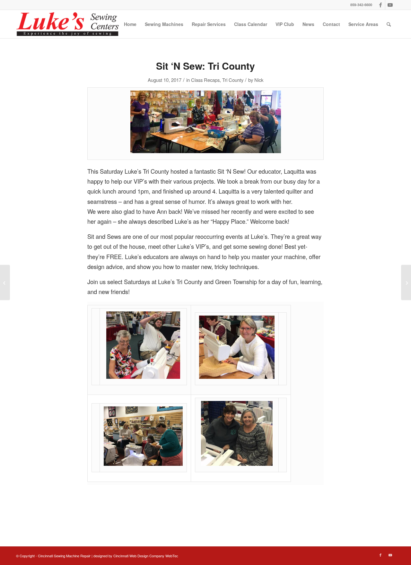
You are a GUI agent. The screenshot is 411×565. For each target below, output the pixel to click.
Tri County (232, 79)
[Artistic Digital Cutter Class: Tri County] (5, 282)
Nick (258, 79)
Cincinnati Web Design (130, 555)
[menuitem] (130, 24)
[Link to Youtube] (390, 5)
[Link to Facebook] (380, 5)
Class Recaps (205, 79)
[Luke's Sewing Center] (67, 24)
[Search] (388, 24)
